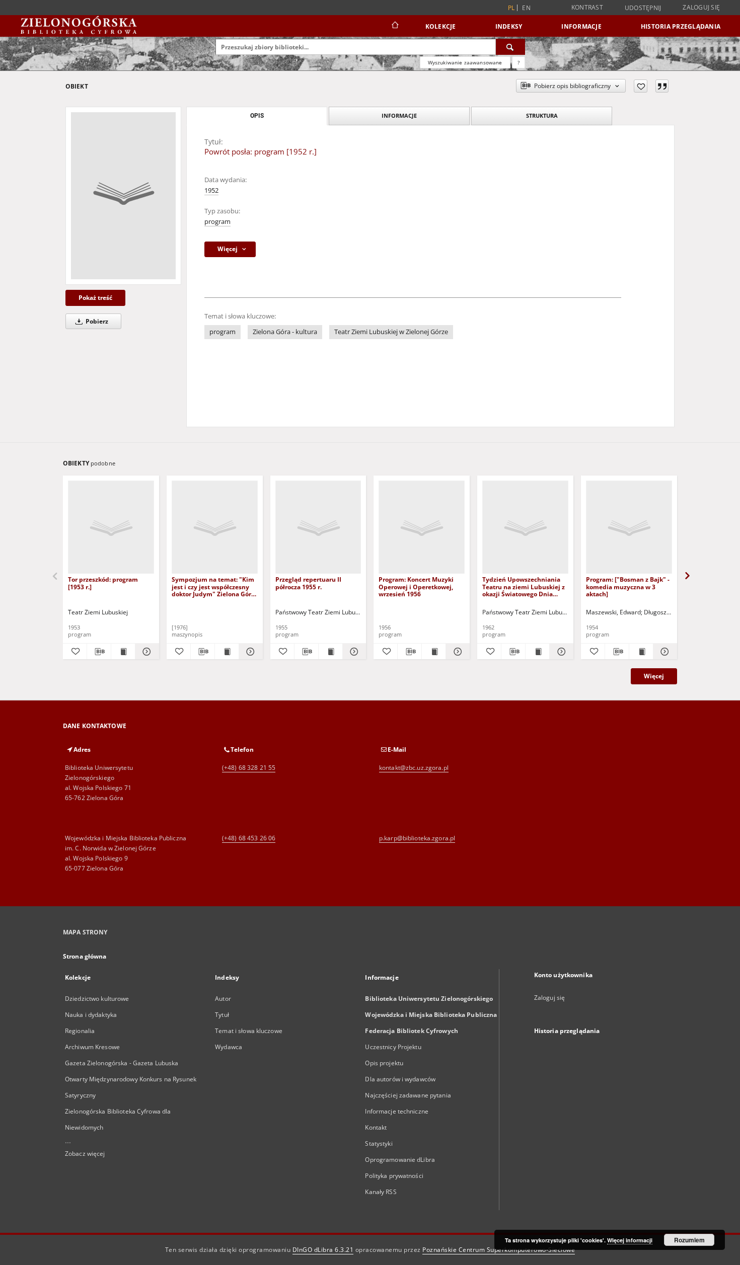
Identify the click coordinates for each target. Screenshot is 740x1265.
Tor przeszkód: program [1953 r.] (103, 583)
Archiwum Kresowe (92, 1047)
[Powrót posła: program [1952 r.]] (123, 195)
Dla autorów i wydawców (400, 1079)
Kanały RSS (380, 1192)
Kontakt (376, 1127)
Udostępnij (643, 8)
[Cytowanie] (662, 86)
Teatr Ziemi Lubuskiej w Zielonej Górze (391, 332)
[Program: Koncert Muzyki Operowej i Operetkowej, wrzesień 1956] (421, 527)
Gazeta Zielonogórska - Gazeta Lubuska (121, 1063)
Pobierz (96, 321)
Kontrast (587, 7)
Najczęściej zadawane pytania (408, 1095)
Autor (223, 998)
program (217, 221)
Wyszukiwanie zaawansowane (465, 62)
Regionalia (80, 1030)
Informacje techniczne (396, 1111)
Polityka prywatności (394, 1175)
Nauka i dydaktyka (91, 1014)
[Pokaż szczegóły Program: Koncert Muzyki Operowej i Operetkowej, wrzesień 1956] (456, 651)
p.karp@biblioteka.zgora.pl (417, 838)
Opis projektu (384, 1063)
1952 (211, 190)
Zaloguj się (701, 7)
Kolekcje (440, 26)
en (526, 8)
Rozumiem (689, 1239)
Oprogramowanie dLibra (400, 1159)
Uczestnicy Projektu (393, 1047)
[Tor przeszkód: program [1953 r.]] (111, 527)
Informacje (581, 26)
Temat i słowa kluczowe (248, 1030)
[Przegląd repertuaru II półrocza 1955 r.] (318, 527)
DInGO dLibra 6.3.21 (323, 1249)
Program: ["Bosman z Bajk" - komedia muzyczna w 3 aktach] (628, 586)
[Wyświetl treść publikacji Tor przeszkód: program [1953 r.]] (123, 651)
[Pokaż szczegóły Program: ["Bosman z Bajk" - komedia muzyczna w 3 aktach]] (664, 651)
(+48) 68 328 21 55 (248, 767)
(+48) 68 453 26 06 (248, 838)
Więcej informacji (629, 1240)
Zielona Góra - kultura (285, 332)
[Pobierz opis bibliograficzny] (99, 651)
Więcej (654, 676)
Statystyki (378, 1143)
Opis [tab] (257, 115)
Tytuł (222, 1014)
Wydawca (228, 1047)
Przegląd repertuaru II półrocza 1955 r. (308, 583)
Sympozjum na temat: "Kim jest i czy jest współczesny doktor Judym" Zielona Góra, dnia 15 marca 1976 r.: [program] (214, 586)
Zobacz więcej (85, 1153)
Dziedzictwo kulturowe (97, 998)
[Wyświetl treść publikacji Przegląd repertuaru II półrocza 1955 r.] (330, 651)
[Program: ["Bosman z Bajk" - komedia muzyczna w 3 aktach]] (629, 527)
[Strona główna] (394, 26)
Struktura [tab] (542, 115)
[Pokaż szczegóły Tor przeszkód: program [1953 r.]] (146, 651)
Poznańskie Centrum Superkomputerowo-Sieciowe (498, 1249)
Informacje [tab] (399, 115)
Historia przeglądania (680, 26)
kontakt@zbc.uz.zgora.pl (414, 767)
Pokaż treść (95, 297)
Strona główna (85, 956)
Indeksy (509, 26)
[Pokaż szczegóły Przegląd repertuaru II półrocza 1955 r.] (353, 651)
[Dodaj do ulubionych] (640, 86)
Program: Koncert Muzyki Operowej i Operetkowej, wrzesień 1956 (416, 586)
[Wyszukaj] (510, 47)
